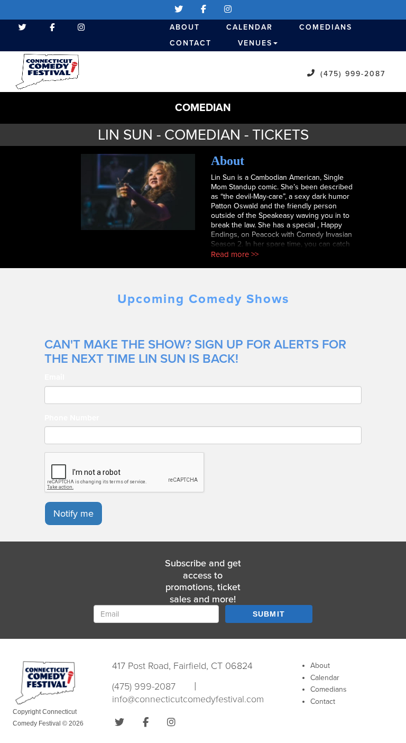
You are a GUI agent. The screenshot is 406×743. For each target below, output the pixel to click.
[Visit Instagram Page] (228, 9)
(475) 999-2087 (352, 73)
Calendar (249, 27)
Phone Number (71, 418)
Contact (190, 43)
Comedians (325, 27)
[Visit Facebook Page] (203, 9)
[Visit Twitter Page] (178, 9)
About (185, 27)
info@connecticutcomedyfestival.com (188, 699)
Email (54, 377)
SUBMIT (269, 614)
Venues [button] (255, 43)
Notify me (73, 513)
